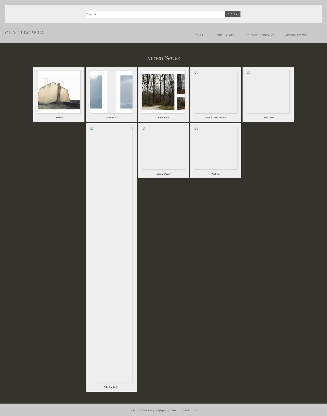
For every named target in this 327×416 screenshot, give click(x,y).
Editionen (260, 35)
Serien (224, 35)
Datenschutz (175, 410)
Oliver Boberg (24, 32)
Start (199, 35)
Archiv (296, 35)
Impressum (164, 410)
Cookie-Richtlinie (189, 410)
